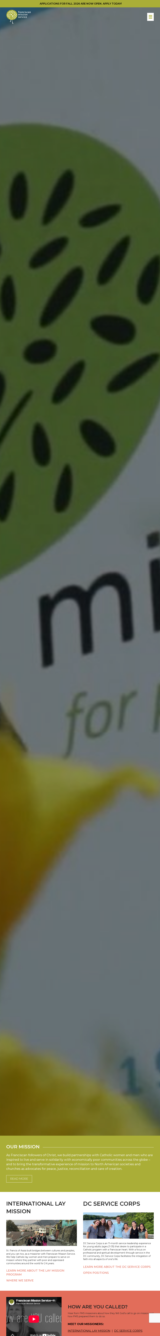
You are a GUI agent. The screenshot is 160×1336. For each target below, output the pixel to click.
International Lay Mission (89, 1331)
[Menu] (150, 17)
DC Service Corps (128, 1331)
